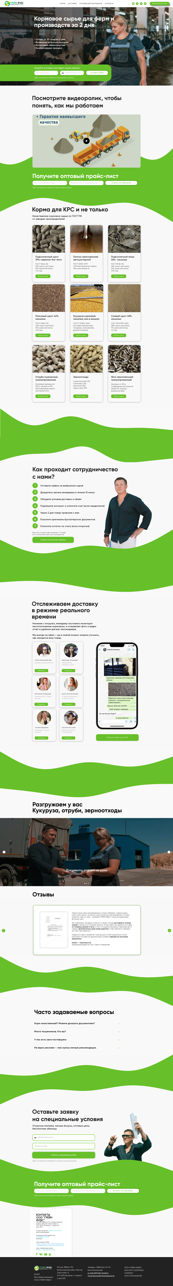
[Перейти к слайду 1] (84, 883)
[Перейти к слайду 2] (86, 883)
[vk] (141, 3)
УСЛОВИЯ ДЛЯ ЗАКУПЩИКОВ (90, 3)
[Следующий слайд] (169, 852)
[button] (42, 276)
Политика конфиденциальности (101, 1276)
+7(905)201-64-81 (42, 1237)
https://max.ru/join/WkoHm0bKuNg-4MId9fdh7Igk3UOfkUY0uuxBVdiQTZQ (50, 1243)
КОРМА (62, 3)
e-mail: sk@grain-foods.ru (98, 1273)
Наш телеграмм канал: (45, 1249)
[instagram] (133, 3)
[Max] (145, 3)
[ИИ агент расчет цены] (137, 3)
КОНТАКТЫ (109, 3)
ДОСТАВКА (72, 3)
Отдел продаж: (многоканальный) (49, 1231)
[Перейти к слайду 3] (88, 883)
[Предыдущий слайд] (4, 852)
